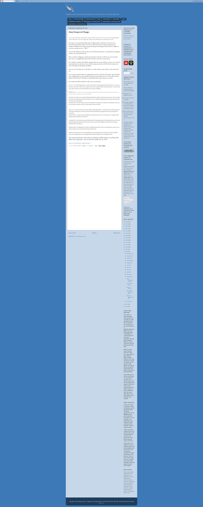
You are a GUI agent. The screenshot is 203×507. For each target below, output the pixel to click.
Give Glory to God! (90, 19)
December (129, 253)
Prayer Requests (106, 19)
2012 (126, 304)
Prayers (99, 19)
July (128, 265)
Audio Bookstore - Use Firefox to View (77, 24)
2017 (126, 242)
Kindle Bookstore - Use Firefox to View (111, 21)
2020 (126, 235)
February (129, 276)
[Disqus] (94, 167)
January (129, 301)
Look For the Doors (130, 284)
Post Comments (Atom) (80, 236)
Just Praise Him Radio (79, 19)
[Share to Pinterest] (105, 146)
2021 (126, 233)
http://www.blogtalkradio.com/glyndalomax (79, 143)
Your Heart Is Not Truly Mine (130, 292)
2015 (126, 247)
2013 (126, 251)
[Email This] (99, 146)
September (129, 260)
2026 (126, 221)
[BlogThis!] (100, 146)
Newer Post (72, 233)
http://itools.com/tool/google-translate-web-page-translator (129, 37)
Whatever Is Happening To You (130, 297)
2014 (126, 249)
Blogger (102, 503)
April (128, 272)
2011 (126, 306)
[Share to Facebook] (103, 146)
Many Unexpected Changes (130, 280)
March (128, 274)
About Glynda (116, 19)
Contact (123, 19)
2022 (126, 231)
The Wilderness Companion (75, 21)
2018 (126, 240)
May (128, 269)
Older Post (116, 233)
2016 (126, 244)
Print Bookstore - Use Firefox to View (92, 21)
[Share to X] (102, 146)
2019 (126, 238)
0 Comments (90, 145)
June (128, 267)
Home (70, 19)
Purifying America (129, 287)
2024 (126, 226)
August (128, 263)
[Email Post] (96, 145)
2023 (126, 228)
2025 (126, 224)
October (129, 258)
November (129, 256)
